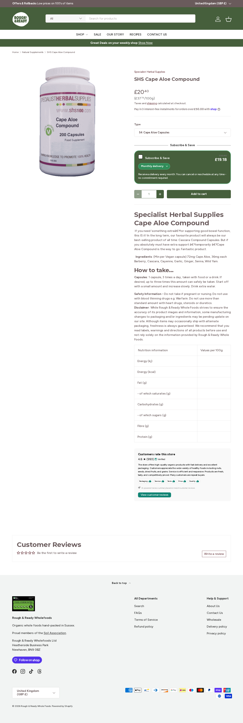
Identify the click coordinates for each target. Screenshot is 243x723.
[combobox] (120, 18)
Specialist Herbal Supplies (149, 71)
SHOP (80, 34)
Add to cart (199, 194)
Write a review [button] (214, 554)
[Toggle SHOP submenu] (86, 34)
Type (137, 124)
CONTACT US (157, 34)
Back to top (119, 583)
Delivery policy (217, 626)
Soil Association (55, 633)
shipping (152, 103)
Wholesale (214, 619)
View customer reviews (155, 494)
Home (15, 52)
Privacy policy (216, 633)
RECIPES (135, 34)
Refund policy (143, 626)
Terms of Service (146, 619)
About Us (213, 606)
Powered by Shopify (62, 706)
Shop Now (145, 43)
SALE (97, 34)
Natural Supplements (32, 52)
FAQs (138, 613)
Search (139, 606)
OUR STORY (115, 34)
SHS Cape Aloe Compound (61, 52)
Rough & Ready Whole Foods (36, 706)
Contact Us (215, 613)
